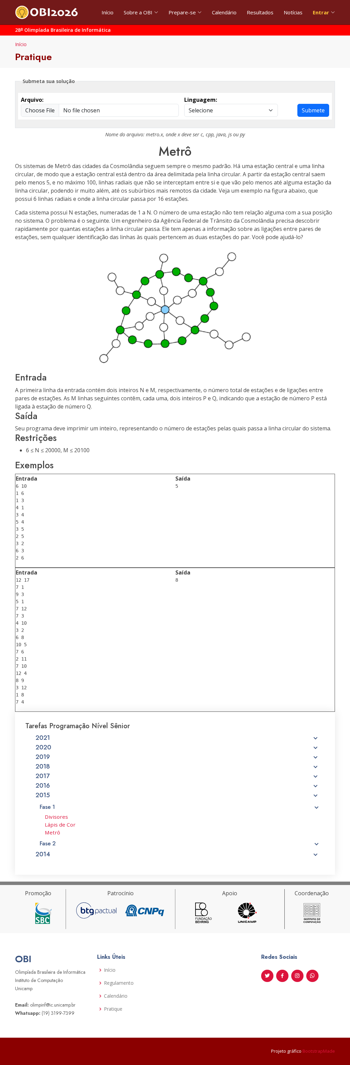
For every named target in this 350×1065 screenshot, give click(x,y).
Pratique (113, 1009)
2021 (43, 738)
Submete (313, 110)
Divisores (56, 816)
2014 (43, 854)
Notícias (293, 12)
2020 (43, 747)
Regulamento (119, 983)
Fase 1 (47, 806)
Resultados (260, 12)
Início (107, 12)
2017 (43, 776)
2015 (43, 795)
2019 (43, 757)
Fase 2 (48, 843)
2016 (43, 785)
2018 (43, 766)
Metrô (52, 832)
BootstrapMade (318, 1051)
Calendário (224, 12)
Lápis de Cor (60, 824)
